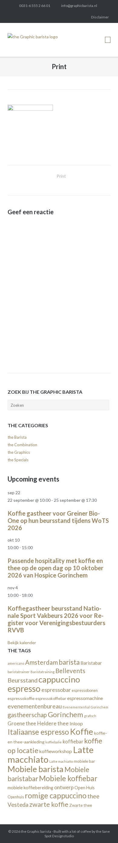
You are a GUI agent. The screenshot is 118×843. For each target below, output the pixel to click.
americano (16, 663)
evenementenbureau (35, 706)
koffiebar (73, 741)
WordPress (72, 17)
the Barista (17, 437)
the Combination (22, 444)
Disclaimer (100, 17)
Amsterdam (41, 662)
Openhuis (16, 797)
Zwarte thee (80, 805)
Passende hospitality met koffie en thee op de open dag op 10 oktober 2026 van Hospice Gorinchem (55, 568)
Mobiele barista (36, 769)
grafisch (90, 716)
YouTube (82, 17)
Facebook (21, 17)
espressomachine (85, 698)
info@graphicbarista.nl (79, 5)
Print (61, 176)
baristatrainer (19, 672)
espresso (24, 688)
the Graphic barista (36, 831)
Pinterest (52, 17)
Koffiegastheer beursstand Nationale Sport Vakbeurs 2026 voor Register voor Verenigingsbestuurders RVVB (56, 619)
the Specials (18, 459)
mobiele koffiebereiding (30, 787)
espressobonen (85, 690)
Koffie (81, 731)
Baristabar (91, 663)
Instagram (42, 17)
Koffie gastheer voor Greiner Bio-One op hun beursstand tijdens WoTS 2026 (58, 520)
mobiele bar (84, 761)
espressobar (56, 689)
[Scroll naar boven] (102, 828)
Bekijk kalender (22, 642)
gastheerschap (27, 714)
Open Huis (84, 787)
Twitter (11, 17)
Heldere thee (53, 723)
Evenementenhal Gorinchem (85, 707)
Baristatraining (42, 672)
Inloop (76, 723)
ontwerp (64, 787)
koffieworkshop (55, 751)
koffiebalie (53, 742)
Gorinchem (65, 714)
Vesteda (18, 804)
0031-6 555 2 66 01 (34, 5)
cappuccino (59, 679)
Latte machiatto (61, 761)
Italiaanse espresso (38, 731)
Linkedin (31, 17)
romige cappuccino (56, 795)
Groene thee (22, 723)
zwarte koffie (48, 804)
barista (69, 662)
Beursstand (23, 680)
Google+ (62, 17)
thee (93, 796)
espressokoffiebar (50, 698)
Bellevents (70, 670)
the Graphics (19, 452)
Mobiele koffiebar (68, 778)
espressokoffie (21, 698)
